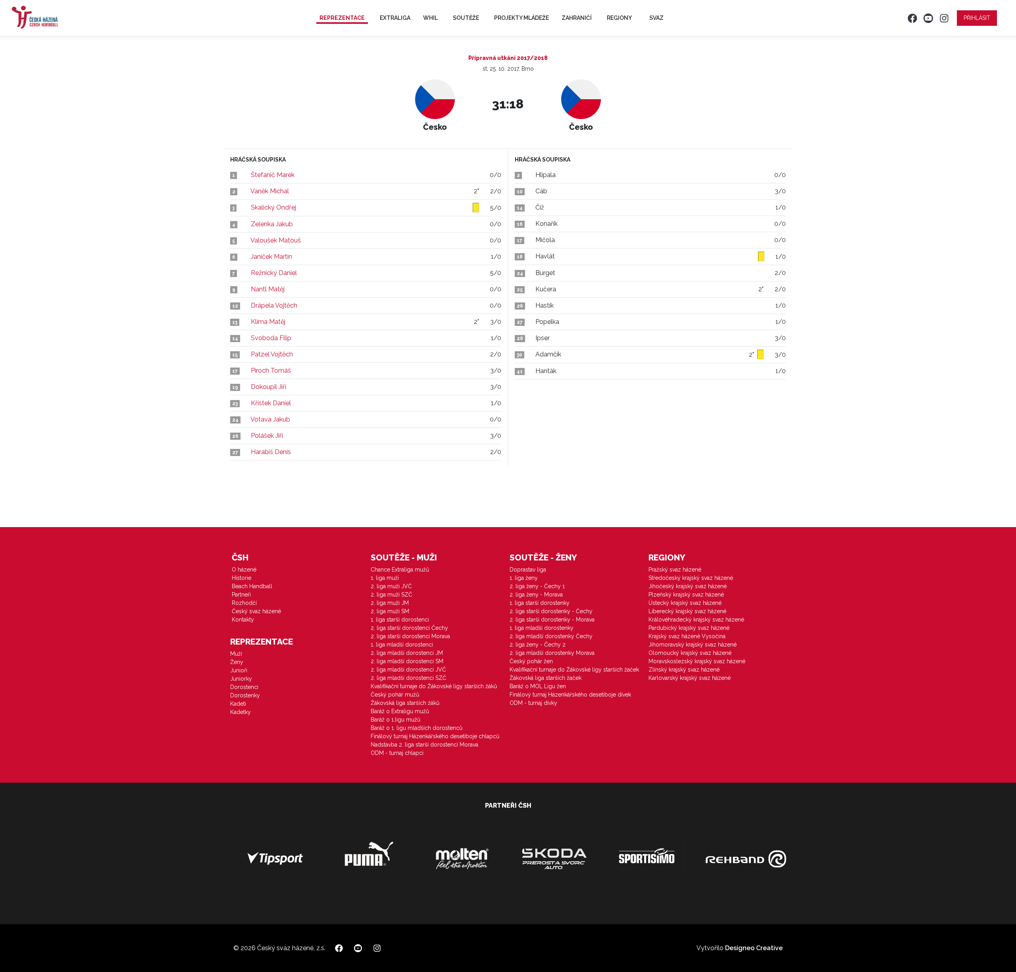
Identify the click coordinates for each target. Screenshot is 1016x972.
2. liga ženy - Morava (536, 594)
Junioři (238, 670)
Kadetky (240, 712)
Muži (236, 654)
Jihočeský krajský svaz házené (687, 586)
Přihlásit (977, 18)
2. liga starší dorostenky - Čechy (551, 611)
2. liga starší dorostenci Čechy (409, 628)
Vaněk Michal (269, 191)
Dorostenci (244, 687)
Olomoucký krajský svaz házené (689, 653)
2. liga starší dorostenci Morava (410, 636)
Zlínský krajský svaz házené (684, 669)
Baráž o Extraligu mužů (400, 711)
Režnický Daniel (274, 273)
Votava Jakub (270, 419)
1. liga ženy (524, 578)
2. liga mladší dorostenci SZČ (408, 678)
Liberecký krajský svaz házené (687, 611)
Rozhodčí (244, 603)
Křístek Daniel (271, 403)
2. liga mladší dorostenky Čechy (551, 636)
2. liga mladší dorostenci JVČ (408, 669)
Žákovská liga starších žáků (405, 703)
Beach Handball (252, 586)
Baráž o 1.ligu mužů (395, 719)
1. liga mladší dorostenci (402, 644)
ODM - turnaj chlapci (397, 753)
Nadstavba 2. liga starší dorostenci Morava (424, 744)
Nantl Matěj (268, 289)
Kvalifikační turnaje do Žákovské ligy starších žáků (434, 686)
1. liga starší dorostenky (540, 603)
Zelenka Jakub (272, 224)
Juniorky (241, 679)
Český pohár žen (531, 661)
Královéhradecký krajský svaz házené (696, 619)
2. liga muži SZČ (391, 594)
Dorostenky (245, 695)
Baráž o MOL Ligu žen (538, 686)
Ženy (236, 662)
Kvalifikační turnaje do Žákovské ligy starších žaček (574, 669)
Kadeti (238, 704)
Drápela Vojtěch (274, 305)
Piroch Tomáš (271, 370)
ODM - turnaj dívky (533, 703)
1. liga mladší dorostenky (541, 628)
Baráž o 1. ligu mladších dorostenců (416, 728)
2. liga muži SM (390, 611)
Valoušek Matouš (275, 240)
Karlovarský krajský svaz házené (689, 678)
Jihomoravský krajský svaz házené (692, 644)
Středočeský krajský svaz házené (690, 578)
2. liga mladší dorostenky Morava (552, 653)
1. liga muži (385, 578)
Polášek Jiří (267, 435)
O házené (244, 569)
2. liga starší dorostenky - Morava (552, 619)
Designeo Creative (754, 948)
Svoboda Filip (271, 338)
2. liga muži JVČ (391, 586)
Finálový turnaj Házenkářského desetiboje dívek (570, 694)
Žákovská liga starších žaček (545, 678)
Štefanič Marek (272, 175)
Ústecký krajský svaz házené (685, 603)
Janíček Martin (271, 256)
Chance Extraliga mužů (400, 569)
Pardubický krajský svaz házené (688, 628)
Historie (241, 578)
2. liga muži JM (390, 603)
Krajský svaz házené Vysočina (686, 636)
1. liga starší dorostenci (400, 619)
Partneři (241, 594)
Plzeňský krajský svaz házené (686, 594)
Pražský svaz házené (674, 569)
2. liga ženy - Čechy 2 (538, 644)
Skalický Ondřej (273, 207)
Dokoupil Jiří (268, 387)
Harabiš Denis (271, 452)
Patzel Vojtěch (272, 354)
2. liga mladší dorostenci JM (407, 653)
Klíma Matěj (268, 321)
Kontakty (243, 619)
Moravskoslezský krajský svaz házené (696, 661)
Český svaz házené (256, 611)
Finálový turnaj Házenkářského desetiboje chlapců (435, 736)
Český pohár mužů (395, 694)
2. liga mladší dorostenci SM (407, 661)
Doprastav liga (528, 569)
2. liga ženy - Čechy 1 (537, 586)
